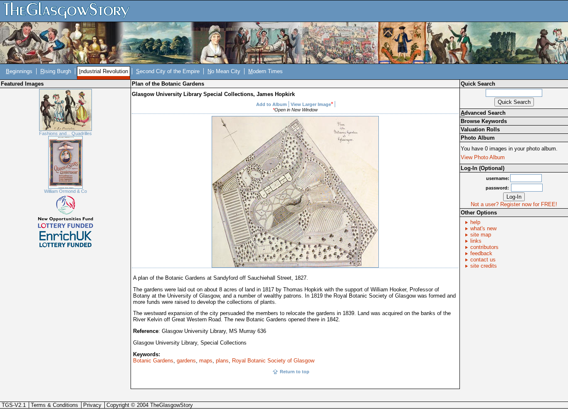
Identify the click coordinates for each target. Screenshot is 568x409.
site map (480, 235)
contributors (484, 247)
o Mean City (223, 71)
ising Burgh (55, 71)
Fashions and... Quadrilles (65, 133)
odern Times (265, 71)
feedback (481, 253)
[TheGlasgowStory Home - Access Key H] (69, 11)
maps (205, 360)
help (475, 222)
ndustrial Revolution (103, 71)
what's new (483, 228)
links (476, 241)
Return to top (294, 371)
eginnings (19, 71)
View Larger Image (311, 104)
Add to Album (271, 104)
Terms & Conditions (54, 405)
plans (222, 360)
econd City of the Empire (168, 71)
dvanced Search (483, 113)
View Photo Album (483, 157)
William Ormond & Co (65, 191)
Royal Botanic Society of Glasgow (273, 360)
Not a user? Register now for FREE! (514, 204)
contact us (483, 259)
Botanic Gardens (153, 360)
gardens (186, 360)
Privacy (92, 405)
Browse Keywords (484, 121)
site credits (483, 266)
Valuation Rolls (480, 129)
